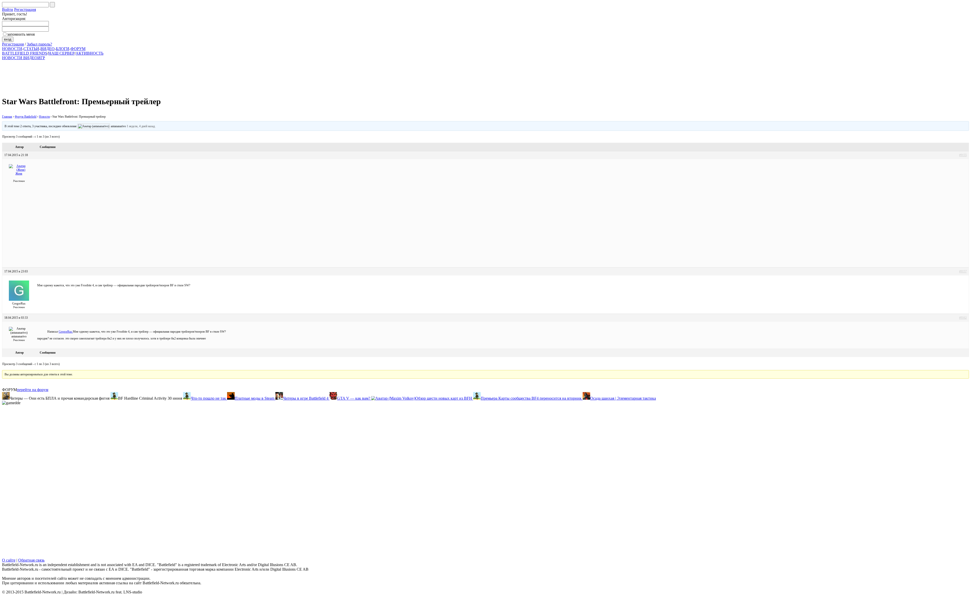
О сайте (8, 560)
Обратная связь (31, 560)
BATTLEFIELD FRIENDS (24, 53)
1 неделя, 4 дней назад (141, 126)
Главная (7, 116)
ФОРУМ (78, 49)
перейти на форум (32, 390)
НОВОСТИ (12, 49)
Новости (44, 116)
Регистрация (25, 9)
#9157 (963, 271)
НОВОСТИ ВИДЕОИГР (23, 58)
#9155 (963, 155)
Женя (18, 173)
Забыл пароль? (39, 44)
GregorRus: (66, 331)
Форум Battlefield (25, 116)
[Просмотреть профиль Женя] (19, 169)
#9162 (963, 317)
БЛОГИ (62, 49)
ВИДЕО (47, 49)
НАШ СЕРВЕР (61, 53)
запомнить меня (21, 34)
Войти (7, 9)
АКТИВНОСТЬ (89, 53)
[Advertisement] (126, 75)
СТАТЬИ (31, 49)
